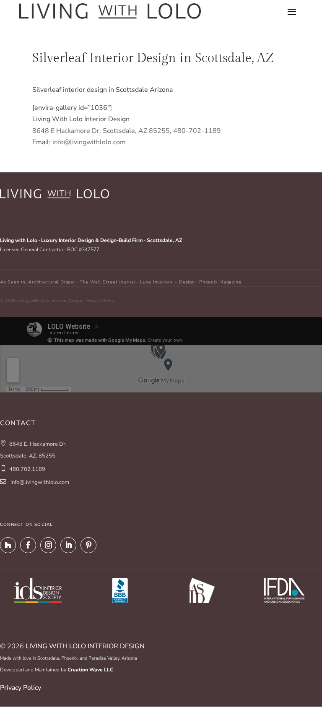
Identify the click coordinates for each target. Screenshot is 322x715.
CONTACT (18, 423)
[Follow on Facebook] (28, 545)
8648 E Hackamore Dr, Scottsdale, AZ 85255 (101, 130)
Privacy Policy (20, 687)
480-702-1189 (197, 130)
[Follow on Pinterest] (88, 545)
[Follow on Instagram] (48, 545)
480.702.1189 (27, 469)
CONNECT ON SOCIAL (26, 525)
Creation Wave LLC (90, 669)
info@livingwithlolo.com (89, 142)
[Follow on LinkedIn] (68, 545)
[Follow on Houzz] (8, 545)
